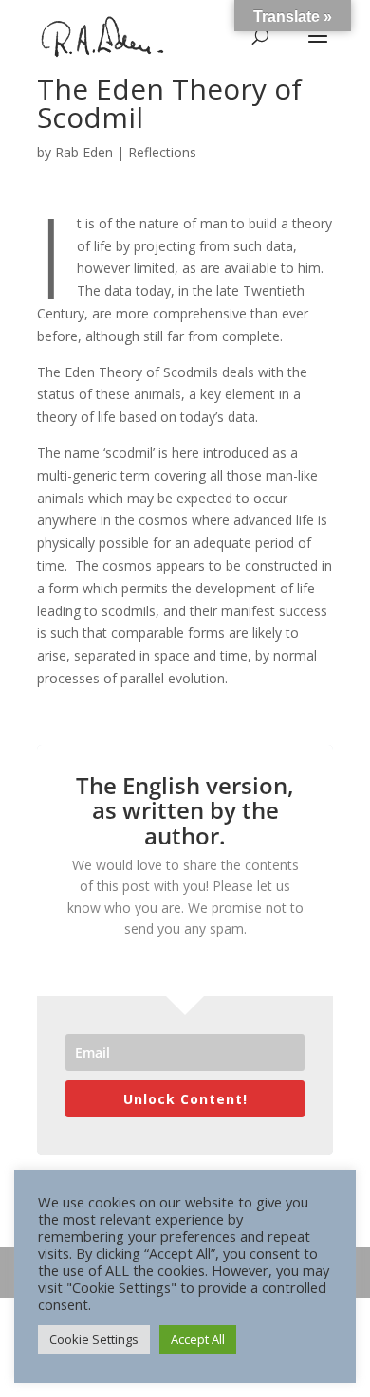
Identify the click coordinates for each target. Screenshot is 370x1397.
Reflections (162, 152)
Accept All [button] (198, 1339)
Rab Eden (84, 152)
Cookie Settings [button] (94, 1339)
